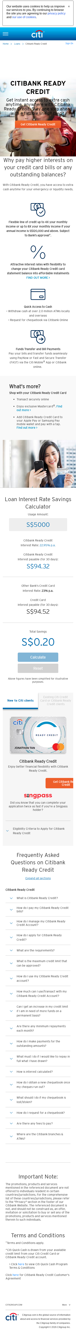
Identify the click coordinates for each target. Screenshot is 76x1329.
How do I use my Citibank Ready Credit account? (42, 978)
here (21, 1264)
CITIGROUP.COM (14, 1305)
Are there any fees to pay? (35, 1123)
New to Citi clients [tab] (20, 700)
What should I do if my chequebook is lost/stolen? (41, 1100)
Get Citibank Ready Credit (38, 124)
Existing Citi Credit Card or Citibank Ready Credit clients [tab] (55, 700)
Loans (17, 44)
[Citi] (38, 33)
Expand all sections (38, 878)
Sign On (69, 43)
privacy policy (56, 13)
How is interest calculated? (35, 1071)
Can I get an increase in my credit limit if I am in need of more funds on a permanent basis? (42, 1011)
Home (5, 44)
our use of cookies (24, 17)
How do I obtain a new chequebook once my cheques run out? (43, 1084)
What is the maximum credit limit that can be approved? (42, 963)
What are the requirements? (36, 950)
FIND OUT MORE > (38, 277)
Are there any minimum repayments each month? (41, 1028)
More (64, 1305)
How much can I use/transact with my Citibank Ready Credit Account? (42, 993)
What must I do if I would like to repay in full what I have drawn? (43, 1059)
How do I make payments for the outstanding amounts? (38, 1043)
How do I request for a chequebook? (41, 1112)
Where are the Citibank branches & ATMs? (40, 1136)
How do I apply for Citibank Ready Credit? (39, 937)
